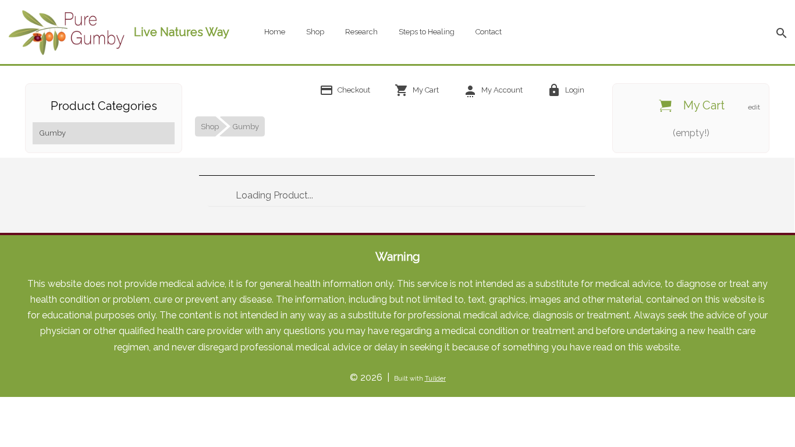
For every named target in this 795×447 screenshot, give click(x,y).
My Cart (425, 90)
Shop (315, 31)
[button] (781, 32)
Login (573, 90)
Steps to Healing (427, 31)
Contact (488, 31)
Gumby (53, 133)
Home (274, 31)
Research (361, 31)
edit (754, 107)
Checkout (353, 90)
